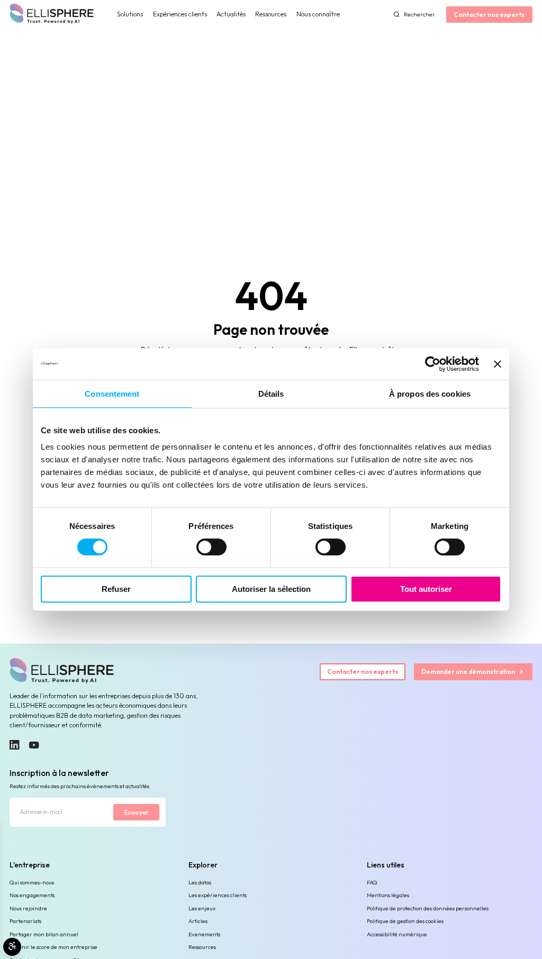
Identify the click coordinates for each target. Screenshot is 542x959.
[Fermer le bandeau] (497, 364)
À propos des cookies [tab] (430, 393)
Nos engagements (32, 895)
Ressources (270, 14)
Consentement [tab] (112, 393)
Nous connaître (318, 14)
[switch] (211, 546)
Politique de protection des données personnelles (428, 908)
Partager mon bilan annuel (44, 934)
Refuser (116, 588)
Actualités (231, 14)
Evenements (204, 934)
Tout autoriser (426, 588)
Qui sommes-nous (32, 882)
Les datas (199, 882)
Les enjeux (201, 908)
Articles (197, 921)
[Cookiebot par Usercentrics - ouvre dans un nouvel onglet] (432, 364)
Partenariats (25, 921)
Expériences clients (180, 14)
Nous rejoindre (28, 908)
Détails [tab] (271, 393)
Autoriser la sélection (271, 588)
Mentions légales (388, 895)
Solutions (130, 14)
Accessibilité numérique (397, 934)
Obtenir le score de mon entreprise (53, 947)
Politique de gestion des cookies (405, 921)
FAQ (372, 882)
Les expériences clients (217, 895)
